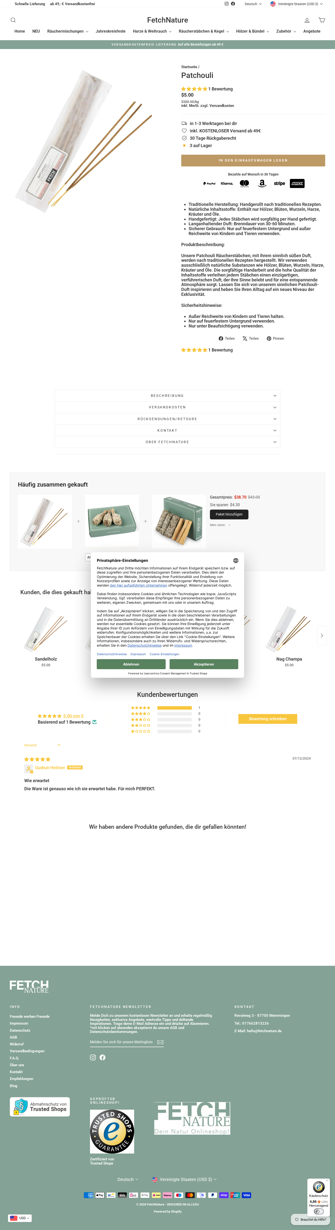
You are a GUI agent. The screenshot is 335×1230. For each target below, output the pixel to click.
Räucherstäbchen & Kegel (202, 31)
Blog (13, 1086)
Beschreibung (167, 396)
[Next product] (322, 635)
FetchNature (167, 20)
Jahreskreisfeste (111, 31)
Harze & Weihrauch (150, 31)
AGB (13, 1037)
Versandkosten (221, 105)
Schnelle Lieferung (30, 4)
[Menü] (327, 1181)
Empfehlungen (21, 1079)
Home (19, 31)
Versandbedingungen (27, 1051)
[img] (37, 759)
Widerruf (17, 1044)
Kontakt (167, 430)
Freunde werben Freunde (30, 1016)
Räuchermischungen (66, 31)
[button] (194, 88)
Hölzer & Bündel (250, 31)
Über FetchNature (167, 442)
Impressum (19, 1023)
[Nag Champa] (289, 628)
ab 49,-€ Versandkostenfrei (72, 4)
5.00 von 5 (73, 715)
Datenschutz (20, 1030)
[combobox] (20, 1218)
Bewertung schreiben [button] (268, 718)
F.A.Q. (14, 1058)
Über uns (17, 1065)
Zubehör (284, 31)
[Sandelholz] (46, 628)
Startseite (189, 67)
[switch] (319, 1211)
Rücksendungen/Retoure (167, 419)
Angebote (312, 31)
